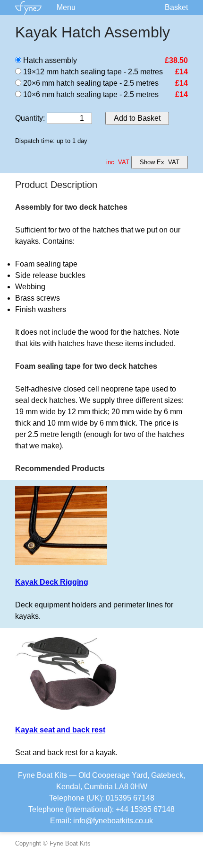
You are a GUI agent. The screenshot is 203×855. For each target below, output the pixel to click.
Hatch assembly (49, 60)
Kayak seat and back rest (60, 730)
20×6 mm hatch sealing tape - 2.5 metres (90, 83)
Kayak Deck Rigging (51, 582)
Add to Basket (137, 118)
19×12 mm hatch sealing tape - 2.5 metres (92, 72)
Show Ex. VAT (159, 162)
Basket (176, 7)
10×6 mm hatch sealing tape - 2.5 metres (90, 94)
